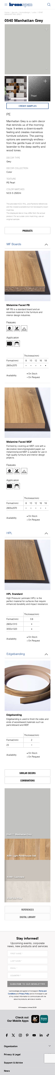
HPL (9, 533)
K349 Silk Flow (14, 898)
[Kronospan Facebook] (7, 1035)
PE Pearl (10, 182)
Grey (8, 161)
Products (27, 230)
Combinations (27, 780)
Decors (14, 12)
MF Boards (14, 244)
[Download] (46, 69)
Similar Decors (27, 773)
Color (34, 12)
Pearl (34, 95)
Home (7, 12)
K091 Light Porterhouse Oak (21, 855)
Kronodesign (25, 12)
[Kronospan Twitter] (13, 1035)
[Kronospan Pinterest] (27, 1035)
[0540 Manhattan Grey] (27, 49)
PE (8, 114)
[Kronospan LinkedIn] (41, 1035)
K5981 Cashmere (15, 876)
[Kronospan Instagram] (20, 1035)
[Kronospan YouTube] (34, 1035)
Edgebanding (16, 654)
